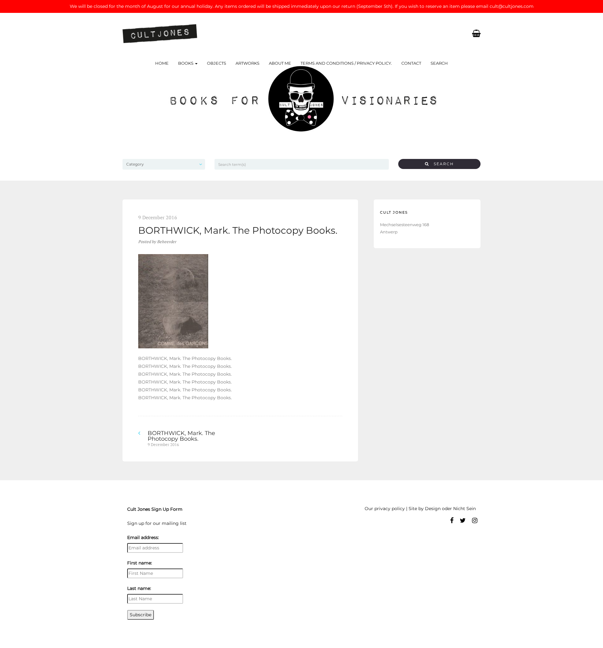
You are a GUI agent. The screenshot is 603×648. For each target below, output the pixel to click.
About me (280, 63)
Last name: (139, 588)
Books (186, 63)
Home (162, 63)
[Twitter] (463, 520)
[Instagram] (474, 520)
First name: (139, 563)
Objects (216, 63)
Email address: (143, 537)
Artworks (247, 63)
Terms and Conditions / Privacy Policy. (346, 63)
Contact (411, 63)
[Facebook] (452, 520)
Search (439, 63)
